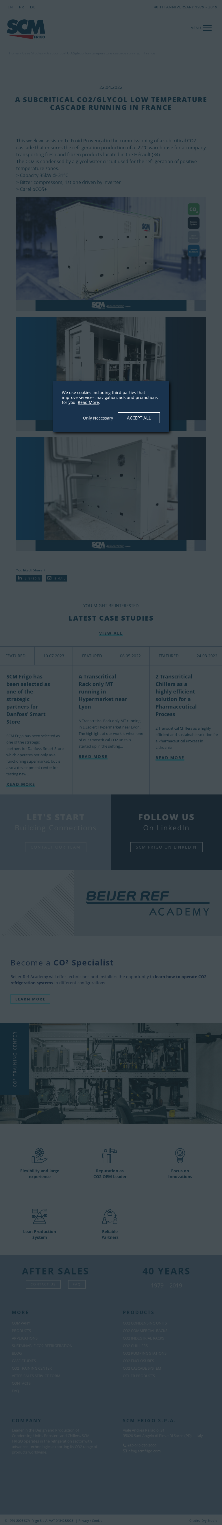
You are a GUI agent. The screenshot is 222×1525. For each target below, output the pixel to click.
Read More (88, 402)
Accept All (139, 418)
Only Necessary (98, 418)
